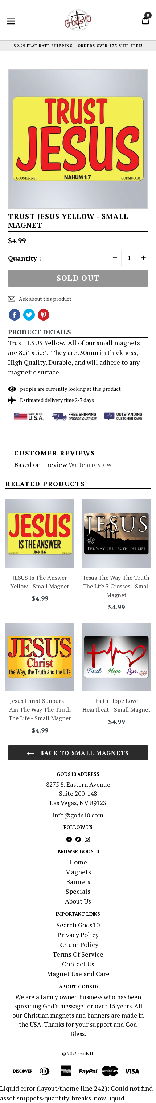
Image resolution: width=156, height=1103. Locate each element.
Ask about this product (44, 298)
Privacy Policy (78, 934)
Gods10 (86, 1053)
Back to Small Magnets (83, 753)
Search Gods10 (78, 924)
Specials (78, 891)
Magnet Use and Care (78, 973)
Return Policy (78, 944)
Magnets (78, 871)
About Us (78, 901)
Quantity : (24, 258)
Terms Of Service (78, 954)
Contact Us (78, 964)
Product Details (39, 331)
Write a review (90, 464)
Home (78, 862)
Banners (78, 881)
